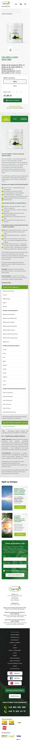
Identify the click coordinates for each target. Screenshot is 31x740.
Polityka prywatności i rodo (15, 663)
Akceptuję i (15, 570)
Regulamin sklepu (15, 668)
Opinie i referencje (15, 658)
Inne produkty (15, 640)
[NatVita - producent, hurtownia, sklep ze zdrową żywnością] (6, 3)
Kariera (15, 655)
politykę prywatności (21, 570)
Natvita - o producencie (15, 650)
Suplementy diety (14, 637)
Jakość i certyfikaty (15, 660)
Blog (15, 645)
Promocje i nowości (15, 642)
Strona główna (15, 632)
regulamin (12, 570)
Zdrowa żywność (14, 634)
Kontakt (15, 647)
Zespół (15, 653)
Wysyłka (15, 666)
